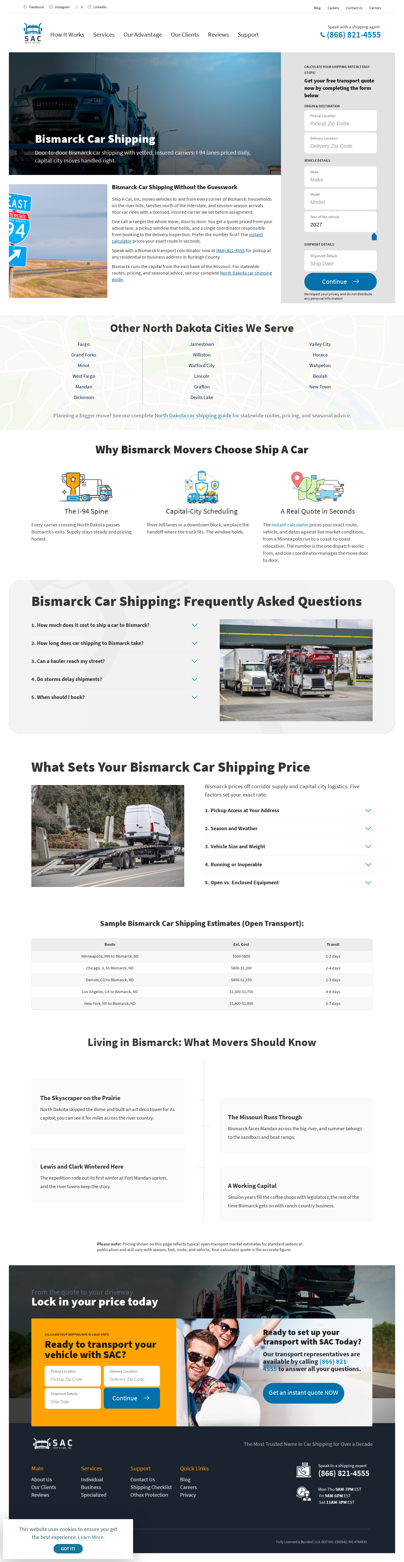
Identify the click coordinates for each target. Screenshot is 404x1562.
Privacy (188, 1494)
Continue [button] (334, 281)
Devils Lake (201, 397)
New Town (320, 387)
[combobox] (339, 263)
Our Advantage (143, 34)
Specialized (93, 1494)
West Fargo (83, 376)
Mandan (83, 387)
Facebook (36, 7)
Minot (84, 365)
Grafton (202, 387)
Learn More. (91, 1537)
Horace (320, 355)
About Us (41, 1479)
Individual (92, 1479)
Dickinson (84, 397)
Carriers (375, 8)
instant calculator (290, 524)
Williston (202, 355)
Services (104, 34)
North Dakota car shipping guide (193, 415)
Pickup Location (323, 115)
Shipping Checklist (151, 1487)
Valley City (320, 344)
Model (315, 194)
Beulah (320, 376)
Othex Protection (149, 1494)
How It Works (67, 34)
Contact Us (354, 8)
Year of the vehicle (324, 216)
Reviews (218, 34)
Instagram (62, 7)
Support (248, 34)
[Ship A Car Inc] (32, 33)
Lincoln (201, 376)
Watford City (202, 365)
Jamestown (202, 344)
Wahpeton (320, 365)
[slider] (373, 237)
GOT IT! (68, 1549)
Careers (333, 8)
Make (314, 171)
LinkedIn (100, 7)
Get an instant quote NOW (303, 1392)
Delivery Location (324, 138)
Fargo (84, 344)
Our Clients (185, 34)
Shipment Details (323, 255)
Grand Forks (83, 355)
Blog (317, 8)
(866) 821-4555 (354, 34)
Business (91, 1487)
